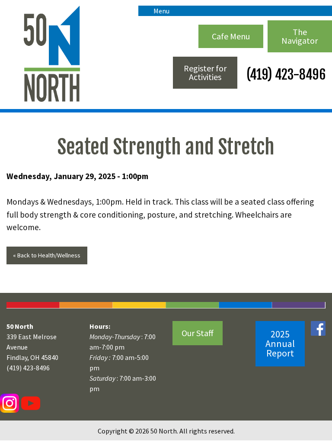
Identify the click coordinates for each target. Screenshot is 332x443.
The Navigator (299, 36)
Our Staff (198, 332)
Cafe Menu (231, 36)
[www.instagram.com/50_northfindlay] (9, 402)
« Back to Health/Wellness (46, 255)
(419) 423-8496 (285, 75)
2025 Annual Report (280, 343)
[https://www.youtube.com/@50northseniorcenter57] (29, 402)
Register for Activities (205, 72)
